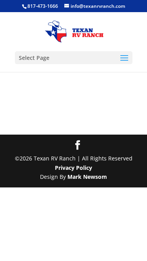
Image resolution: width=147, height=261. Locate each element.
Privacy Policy (73, 167)
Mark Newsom (87, 176)
